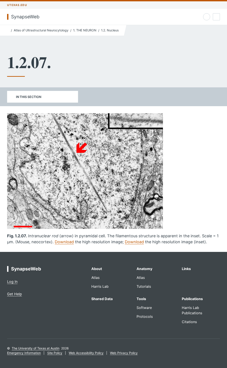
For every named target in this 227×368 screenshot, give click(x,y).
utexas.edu (17, 5)
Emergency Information (24, 353)
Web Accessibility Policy (86, 353)
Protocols (145, 316)
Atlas (95, 277)
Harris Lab (100, 286)
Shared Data (102, 299)
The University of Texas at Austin (35, 348)
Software (144, 307)
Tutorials (144, 286)
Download (64, 242)
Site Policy (54, 353)
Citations (189, 322)
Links (186, 268)
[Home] (8, 30)
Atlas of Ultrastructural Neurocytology (41, 30)
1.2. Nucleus (110, 30)
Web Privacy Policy (124, 353)
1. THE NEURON (84, 30)
